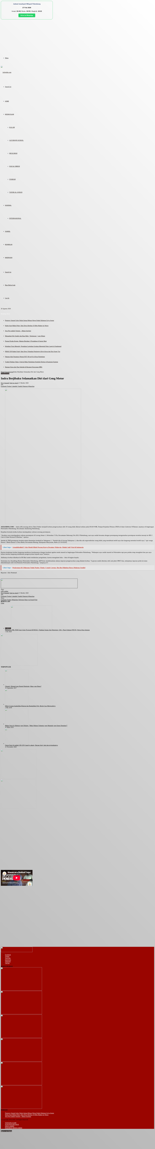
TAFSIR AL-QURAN (15, 192)
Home (2, 372)
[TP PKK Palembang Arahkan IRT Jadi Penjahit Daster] (21, 1037)
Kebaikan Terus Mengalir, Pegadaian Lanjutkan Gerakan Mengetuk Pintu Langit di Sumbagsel (33, 346)
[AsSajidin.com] (6, 72)
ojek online (4, 591)
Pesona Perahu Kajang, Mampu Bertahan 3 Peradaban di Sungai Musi (26, 341)
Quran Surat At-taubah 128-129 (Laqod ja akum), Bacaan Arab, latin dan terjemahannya (31, 745)
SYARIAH (12, 179)
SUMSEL (7, 231)
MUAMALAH (8, 244)
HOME (7, 101)
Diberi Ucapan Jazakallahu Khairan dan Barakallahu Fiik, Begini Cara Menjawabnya (30, 706)
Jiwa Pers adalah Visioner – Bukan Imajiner (18, 331)
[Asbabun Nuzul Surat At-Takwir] (21, 1108)
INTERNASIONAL (15, 218)
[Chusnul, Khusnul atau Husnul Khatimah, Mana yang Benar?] (16, 684)
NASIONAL (8, 205)
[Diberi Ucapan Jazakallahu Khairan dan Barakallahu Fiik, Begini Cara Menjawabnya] (16, 704)
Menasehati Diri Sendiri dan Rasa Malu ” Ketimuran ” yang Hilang (25, 336)
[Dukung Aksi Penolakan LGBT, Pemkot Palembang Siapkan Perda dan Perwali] (21, 990)
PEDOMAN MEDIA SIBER (13, 1128)
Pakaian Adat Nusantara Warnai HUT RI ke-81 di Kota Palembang (25, 357)
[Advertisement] (77, 35)
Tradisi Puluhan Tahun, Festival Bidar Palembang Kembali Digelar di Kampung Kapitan (31, 362)
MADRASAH (8, 257)
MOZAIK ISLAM (9, 114)
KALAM (12, 127)
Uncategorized (9, 372)
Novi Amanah (5, 383)
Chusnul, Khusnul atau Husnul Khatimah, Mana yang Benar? (23, 686)
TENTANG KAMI (10, 1123)
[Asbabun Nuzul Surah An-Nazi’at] (21, 1084)
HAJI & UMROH (14, 166)
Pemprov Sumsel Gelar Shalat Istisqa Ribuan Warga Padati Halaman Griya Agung (29, 320)
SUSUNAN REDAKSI (12, 1124)
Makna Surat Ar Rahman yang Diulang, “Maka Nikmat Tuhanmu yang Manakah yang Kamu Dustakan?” (36, 725)
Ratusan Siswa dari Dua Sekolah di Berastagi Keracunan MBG (23, 367)
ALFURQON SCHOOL (16, 140)
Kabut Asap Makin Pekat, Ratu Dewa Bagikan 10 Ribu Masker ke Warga (26, 325)
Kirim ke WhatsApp (27, 15)
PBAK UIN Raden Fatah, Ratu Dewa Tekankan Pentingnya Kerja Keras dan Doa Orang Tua (32, 351)
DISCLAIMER (9, 1126)
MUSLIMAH (13, 153)
